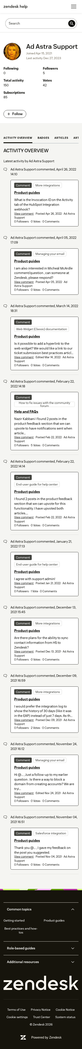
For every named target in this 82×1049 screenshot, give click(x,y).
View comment (24, 214)
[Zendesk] (41, 983)
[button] (37, 909)
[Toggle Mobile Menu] (74, 6)
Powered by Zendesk (46, 1037)
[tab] (17, 138)
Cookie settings (17, 1017)
